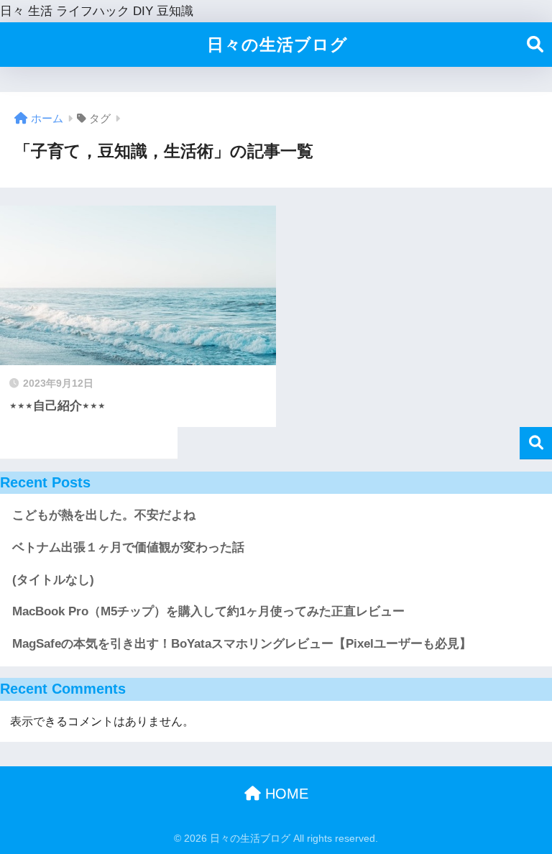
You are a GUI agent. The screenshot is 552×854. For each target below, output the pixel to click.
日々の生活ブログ (277, 44)
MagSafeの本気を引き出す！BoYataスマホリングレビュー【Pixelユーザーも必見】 (242, 644)
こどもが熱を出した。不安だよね (104, 515)
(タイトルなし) (53, 580)
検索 (536, 443)
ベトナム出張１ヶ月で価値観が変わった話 (128, 547)
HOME (284, 794)
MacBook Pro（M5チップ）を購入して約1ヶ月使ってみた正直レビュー (208, 611)
